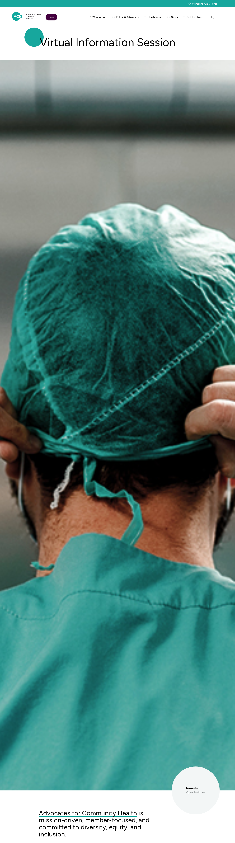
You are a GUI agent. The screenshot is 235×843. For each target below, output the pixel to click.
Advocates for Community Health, (26, 16)
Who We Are (99, 17)
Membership (155, 17)
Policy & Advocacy (127, 17)
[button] (212, 17)
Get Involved (194, 17)
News (174, 17)
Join (51, 17)
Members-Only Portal (205, 3)
